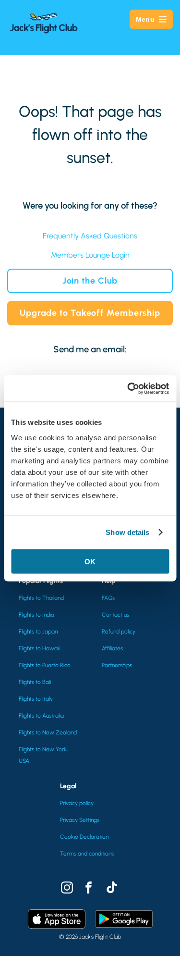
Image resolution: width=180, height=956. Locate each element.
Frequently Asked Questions (90, 235)
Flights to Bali (35, 682)
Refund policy (118, 631)
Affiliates (112, 648)
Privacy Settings (79, 820)
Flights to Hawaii (39, 648)
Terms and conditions (87, 853)
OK (90, 561)
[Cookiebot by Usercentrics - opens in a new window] (128, 388)
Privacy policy (77, 803)
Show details (127, 532)
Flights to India (36, 614)
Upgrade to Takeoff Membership (90, 313)
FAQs (108, 598)
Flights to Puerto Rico (45, 665)
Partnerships (117, 665)
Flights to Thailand (41, 598)
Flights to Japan (38, 631)
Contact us (115, 614)
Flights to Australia (41, 715)
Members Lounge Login (90, 255)
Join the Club (90, 280)
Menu (145, 19)
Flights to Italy (36, 698)
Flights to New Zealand (48, 732)
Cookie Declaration (84, 836)
